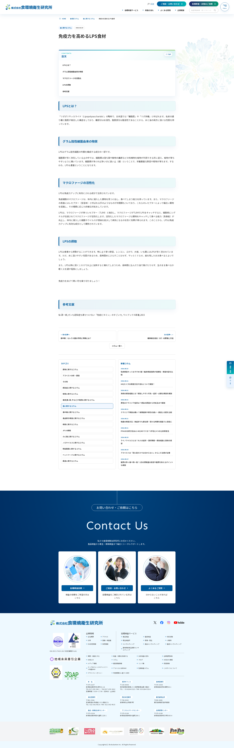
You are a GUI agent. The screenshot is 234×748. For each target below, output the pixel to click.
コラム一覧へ (117, 346)
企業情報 (90, 633)
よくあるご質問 (155, 588)
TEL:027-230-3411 (93, 689)
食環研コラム (74, 19)
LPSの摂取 (67, 85)
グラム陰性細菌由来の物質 (73, 71)
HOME (64, 19)
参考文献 (66, 91)
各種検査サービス (129, 633)
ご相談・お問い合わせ (116, 588)
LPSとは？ (67, 65)
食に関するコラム (89, 19)
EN (152, 4)
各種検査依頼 (76, 588)
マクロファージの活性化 (72, 78)
